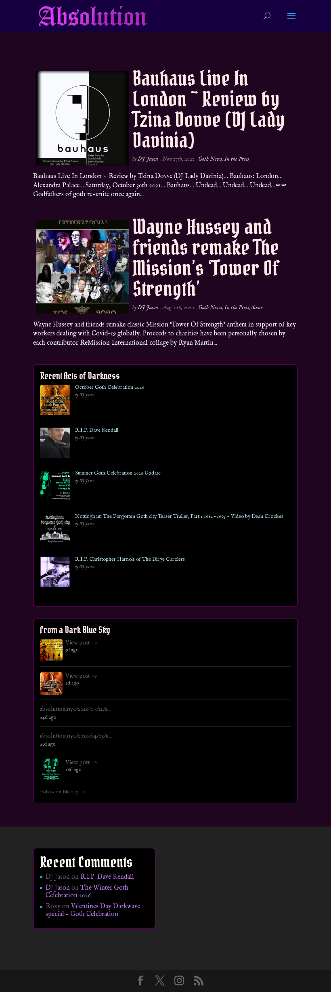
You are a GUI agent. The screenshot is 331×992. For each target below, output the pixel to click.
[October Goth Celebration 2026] (55, 401)
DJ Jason (148, 159)
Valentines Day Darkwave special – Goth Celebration (93, 910)
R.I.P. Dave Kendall (96, 430)
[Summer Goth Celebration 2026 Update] (55, 487)
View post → (81, 642)
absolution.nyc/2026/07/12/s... (75, 709)
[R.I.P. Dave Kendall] (55, 444)
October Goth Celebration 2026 (109, 387)
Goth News (210, 159)
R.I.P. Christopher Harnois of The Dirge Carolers (130, 559)
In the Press (236, 159)
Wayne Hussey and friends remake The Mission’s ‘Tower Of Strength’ (205, 258)
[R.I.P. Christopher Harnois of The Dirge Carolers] (55, 573)
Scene (257, 307)
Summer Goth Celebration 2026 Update (118, 473)
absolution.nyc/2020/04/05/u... (76, 736)
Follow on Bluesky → (62, 792)
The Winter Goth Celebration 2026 (87, 892)
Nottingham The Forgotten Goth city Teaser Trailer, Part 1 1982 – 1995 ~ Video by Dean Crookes (179, 516)
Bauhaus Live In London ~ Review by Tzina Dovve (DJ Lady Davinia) (208, 109)
